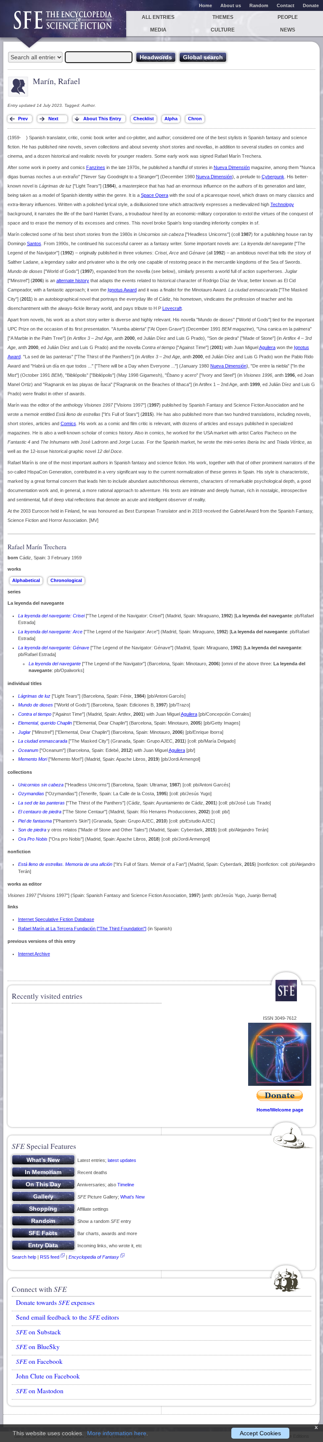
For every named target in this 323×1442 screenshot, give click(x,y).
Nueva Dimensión (232, 167)
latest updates (122, 1160)
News (287, 30)
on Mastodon (40, 1390)
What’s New (132, 1196)
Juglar (24, 732)
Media (158, 30)
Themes (222, 17)
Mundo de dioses (35, 704)
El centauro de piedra (39, 811)
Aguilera (267, 347)
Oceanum (28, 750)
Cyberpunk (273, 176)
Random (258, 5)
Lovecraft (172, 308)
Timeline (125, 1184)
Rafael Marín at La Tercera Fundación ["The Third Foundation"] (82, 928)
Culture (223, 30)
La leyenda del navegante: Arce (50, 631)
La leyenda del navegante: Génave (53, 647)
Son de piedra (32, 829)
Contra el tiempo (34, 714)
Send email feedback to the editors (67, 1317)
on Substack (38, 1332)
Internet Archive (34, 953)
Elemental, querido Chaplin (45, 722)
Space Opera (154, 195)
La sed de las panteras (41, 802)
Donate (311, 5)
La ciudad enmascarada (42, 740)
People (288, 17)
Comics (68, 423)
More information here (116, 1433)
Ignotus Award (122, 289)
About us (230, 5)
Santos (34, 243)
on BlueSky (38, 1346)
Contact (285, 5)
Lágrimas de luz (34, 696)
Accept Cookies (260, 1433)
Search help (24, 1256)
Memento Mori (32, 759)
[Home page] (63, 24)
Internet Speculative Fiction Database (56, 919)
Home (205, 5)
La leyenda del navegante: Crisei (51, 615)
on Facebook (39, 1361)
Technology (282, 204)
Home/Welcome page (280, 1109)
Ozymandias (31, 793)
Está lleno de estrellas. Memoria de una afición (65, 864)
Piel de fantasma (35, 820)
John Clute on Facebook (48, 1376)
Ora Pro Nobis (33, 838)
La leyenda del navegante (55, 663)
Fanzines (95, 167)
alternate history (72, 280)
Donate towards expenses (55, 1302)
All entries (158, 17)
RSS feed (49, 1256)
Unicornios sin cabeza (41, 784)
